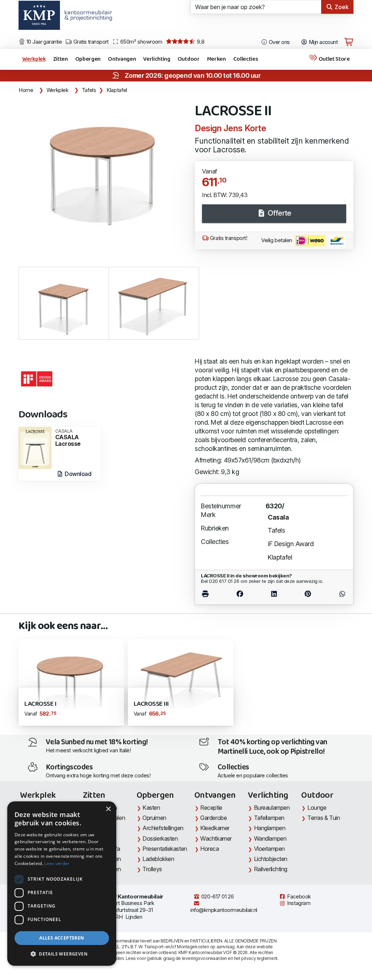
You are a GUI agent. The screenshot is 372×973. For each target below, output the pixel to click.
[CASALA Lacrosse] (35, 447)
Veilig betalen (277, 240)
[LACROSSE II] (102, 166)
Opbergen (88, 59)
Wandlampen (270, 838)
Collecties (245, 59)
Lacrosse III (151, 704)
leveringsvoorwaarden (204, 958)
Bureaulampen (272, 807)
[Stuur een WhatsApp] (336, 594)
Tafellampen (269, 817)
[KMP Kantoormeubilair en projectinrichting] (86, 18)
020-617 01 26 (217, 896)
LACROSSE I (40, 704)
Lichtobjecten (270, 858)
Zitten (60, 59)
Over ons (279, 42)
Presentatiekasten (164, 848)
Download (78, 473)
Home (26, 90)
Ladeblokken (158, 858)
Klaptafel (116, 90)
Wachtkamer (216, 838)
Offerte (278, 213)
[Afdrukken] (212, 594)
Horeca (209, 848)
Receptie (211, 807)
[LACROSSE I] (71, 680)
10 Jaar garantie (43, 42)
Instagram (298, 903)
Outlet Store (334, 59)
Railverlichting (270, 869)
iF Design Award (291, 544)
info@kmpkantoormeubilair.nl (223, 910)
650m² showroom (140, 42)
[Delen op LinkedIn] (274, 594)
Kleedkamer (215, 828)
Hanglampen (270, 828)
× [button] (108, 809)
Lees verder (56, 863)
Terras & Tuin (323, 817)
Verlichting (156, 59)
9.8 (199, 42)
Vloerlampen (269, 848)
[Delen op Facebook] (239, 594)
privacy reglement (259, 958)
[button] (62, 954)
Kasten (151, 807)
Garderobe (213, 817)
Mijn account (322, 42)
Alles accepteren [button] (61, 938)
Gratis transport (90, 42)
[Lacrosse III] (181, 680)
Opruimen (154, 817)
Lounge (316, 807)
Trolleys (152, 869)
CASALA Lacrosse (68, 438)
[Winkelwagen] (348, 42)
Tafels (89, 90)
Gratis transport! (228, 238)
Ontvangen (122, 59)
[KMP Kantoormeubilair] (39, 18)
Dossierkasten (160, 838)
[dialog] (61, 883)
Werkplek (33, 59)
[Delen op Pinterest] (307, 594)
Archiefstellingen (162, 828)
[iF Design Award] (37, 379)
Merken (216, 59)
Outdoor (189, 59)
